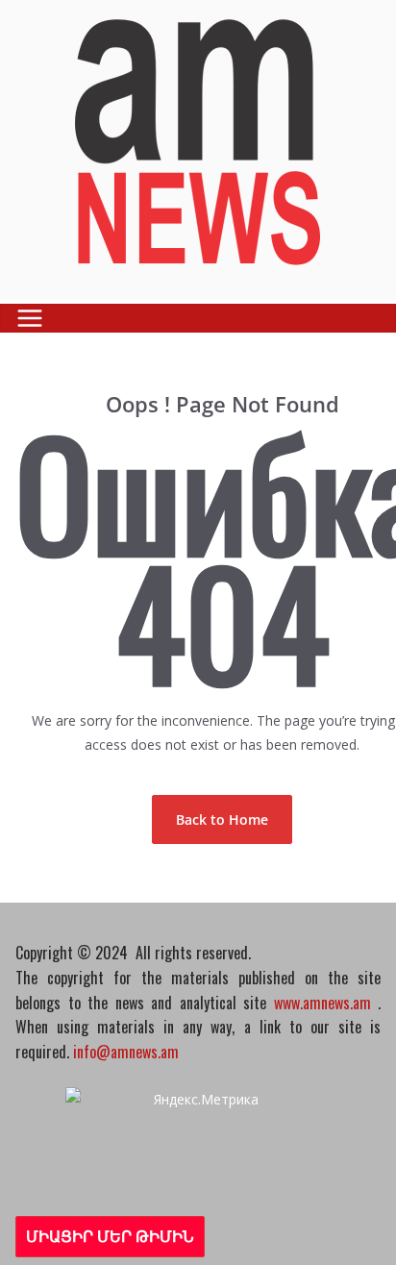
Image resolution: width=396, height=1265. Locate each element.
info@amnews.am (126, 1051)
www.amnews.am (322, 1002)
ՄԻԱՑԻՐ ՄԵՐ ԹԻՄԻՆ (110, 1236)
